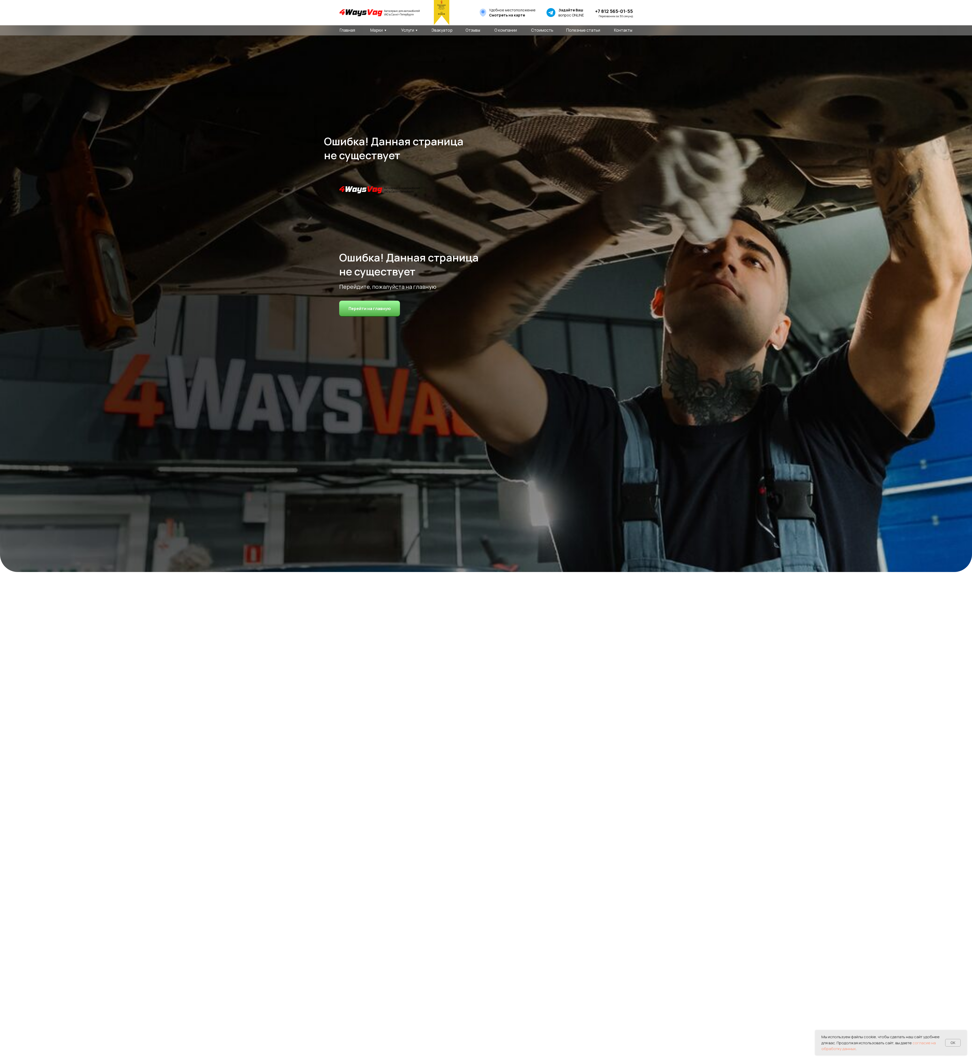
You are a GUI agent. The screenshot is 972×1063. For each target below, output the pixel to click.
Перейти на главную (370, 308)
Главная (347, 30)
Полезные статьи (583, 30)
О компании (505, 30)
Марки (376, 30)
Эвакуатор (442, 30)
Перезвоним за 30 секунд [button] (616, 16)
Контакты (623, 30)
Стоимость (542, 30)
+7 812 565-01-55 (614, 11)
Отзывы (472, 30)
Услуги (407, 30)
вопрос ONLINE (571, 12)
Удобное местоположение (512, 12)
